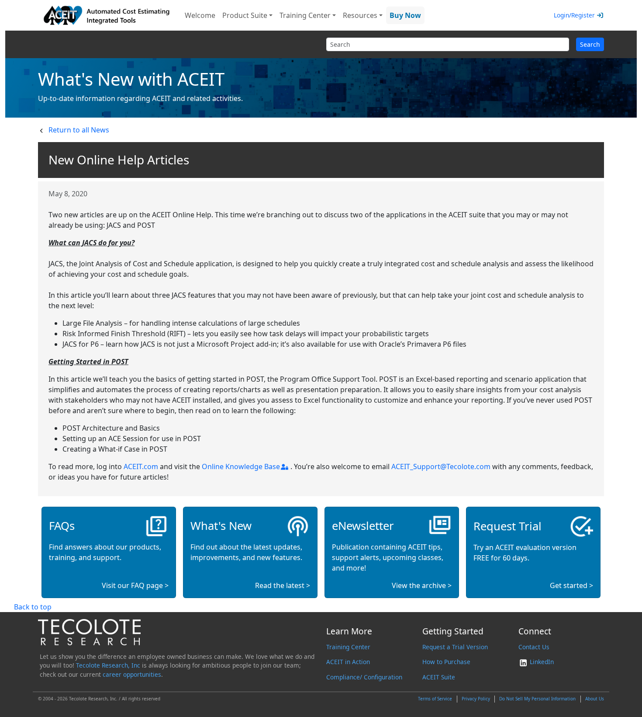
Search (590, 44)
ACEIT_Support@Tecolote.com (440, 466)
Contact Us (533, 647)
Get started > (571, 585)
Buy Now (405, 15)
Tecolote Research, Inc (108, 665)
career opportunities (132, 674)
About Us (594, 699)
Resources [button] (360, 15)
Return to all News (78, 130)
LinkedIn (541, 662)
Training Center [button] (305, 15)
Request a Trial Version (455, 647)
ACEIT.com (141, 466)
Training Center (348, 647)
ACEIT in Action (348, 662)
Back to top (33, 607)
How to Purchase (446, 662)
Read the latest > (282, 585)
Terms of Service (435, 699)
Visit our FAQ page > (135, 585)
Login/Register (574, 15)
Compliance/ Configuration (364, 677)
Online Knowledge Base (241, 466)
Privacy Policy (476, 699)
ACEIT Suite (438, 677)
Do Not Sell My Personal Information (537, 699)
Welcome (200, 15)
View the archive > (422, 585)
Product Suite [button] (244, 15)
